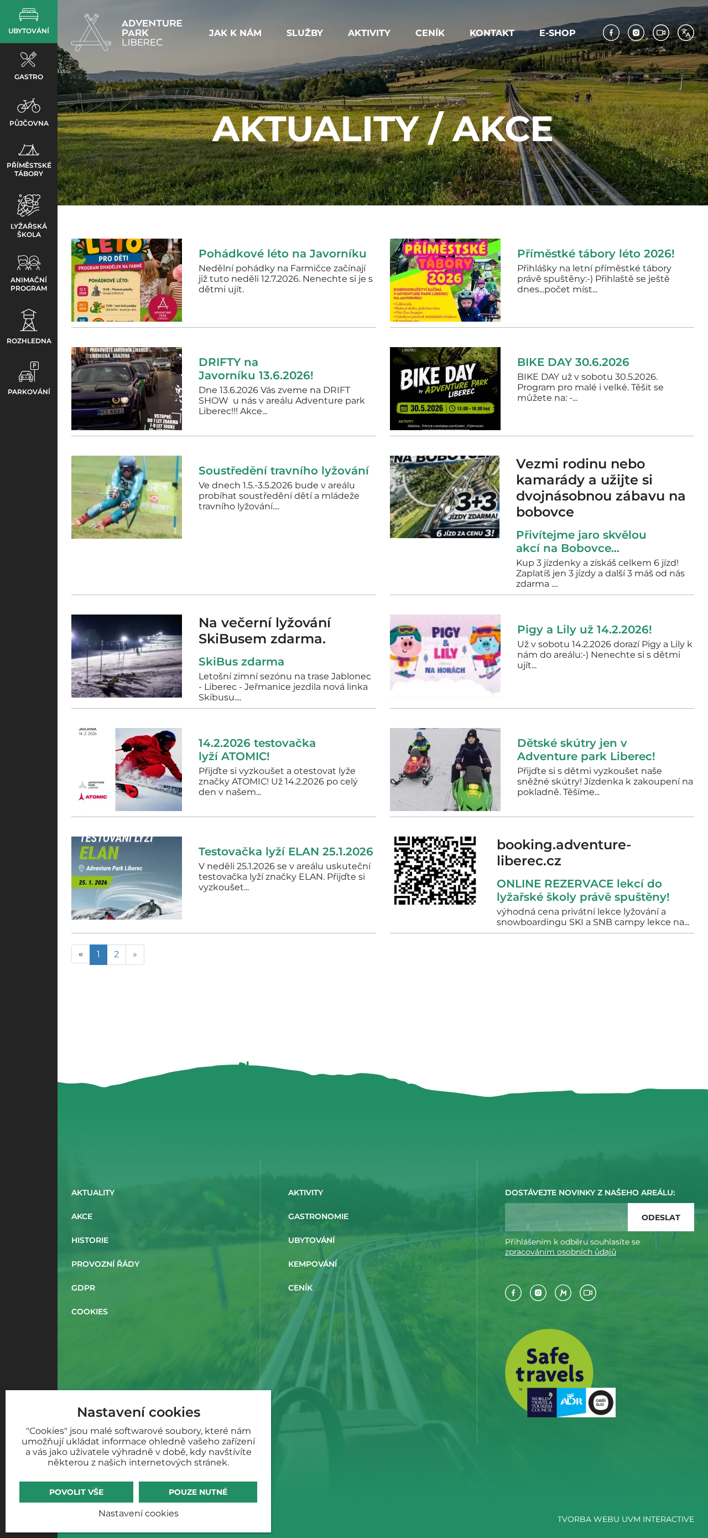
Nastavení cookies (138, 1513)
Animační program (29, 284)
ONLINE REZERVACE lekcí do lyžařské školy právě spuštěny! (583, 890)
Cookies (89, 1312)
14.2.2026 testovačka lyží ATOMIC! (257, 749)
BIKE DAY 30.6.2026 (573, 362)
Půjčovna (29, 123)
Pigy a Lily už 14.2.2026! (584, 629)
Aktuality (92, 1193)
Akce (81, 1216)
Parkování (29, 392)
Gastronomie (318, 1216)
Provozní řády (105, 1264)
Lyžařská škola (29, 230)
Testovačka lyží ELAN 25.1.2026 (286, 851)
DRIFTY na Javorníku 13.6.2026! (256, 368)
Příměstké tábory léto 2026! (596, 253)
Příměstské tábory (29, 169)
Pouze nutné (198, 1492)
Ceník (430, 33)
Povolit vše (76, 1492)
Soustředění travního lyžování (284, 470)
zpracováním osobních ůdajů (560, 1252)
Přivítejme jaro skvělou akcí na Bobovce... (581, 541)
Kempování (312, 1264)
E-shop (557, 33)
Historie (89, 1240)
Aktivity (369, 33)
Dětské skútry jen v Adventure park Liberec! (586, 749)
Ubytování (28, 31)
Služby (305, 33)
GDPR (83, 1288)
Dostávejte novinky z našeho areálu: (590, 1193)
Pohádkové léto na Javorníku (283, 253)
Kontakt (492, 33)
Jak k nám (235, 33)
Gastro (28, 77)
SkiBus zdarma (245, 661)
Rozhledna (29, 341)
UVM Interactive (658, 1519)
